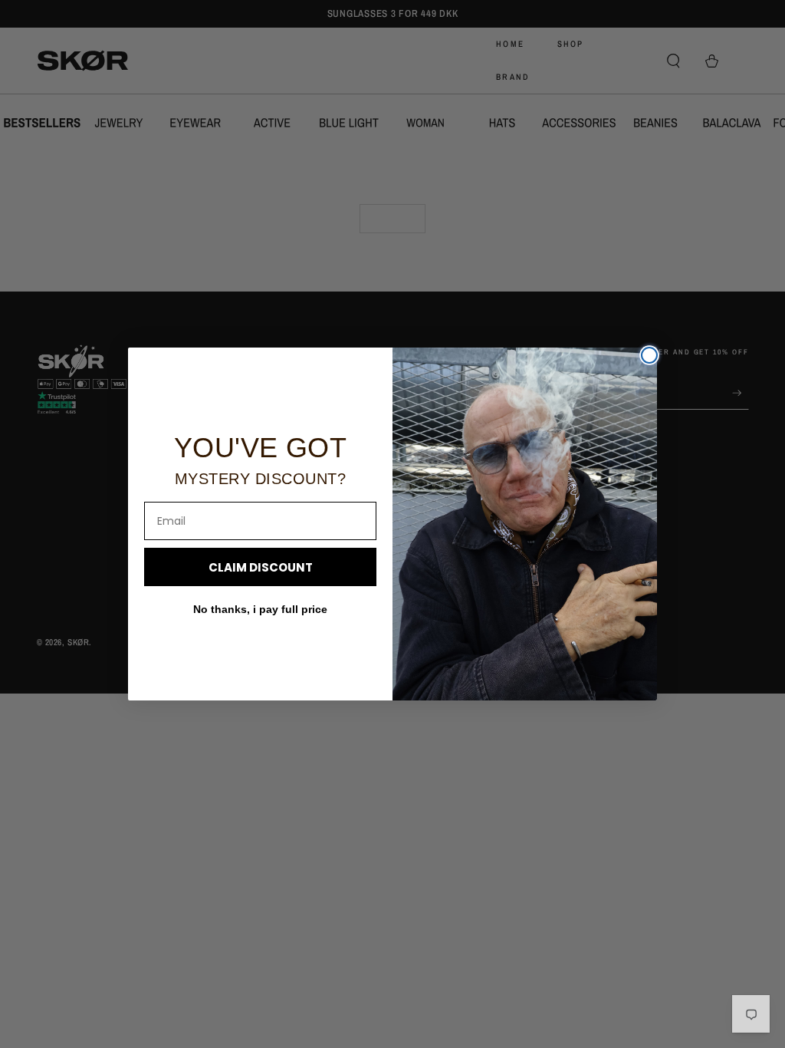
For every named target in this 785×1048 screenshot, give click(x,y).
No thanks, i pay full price (260, 609)
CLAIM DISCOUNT (261, 567)
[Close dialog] (649, 355)
